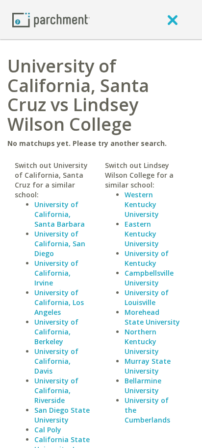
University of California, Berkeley (56, 331)
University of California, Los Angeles (59, 302)
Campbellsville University (149, 277)
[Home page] (51, 19)
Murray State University (148, 366)
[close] (172, 19)
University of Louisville (147, 297)
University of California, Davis (56, 361)
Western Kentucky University (142, 204)
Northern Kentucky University (142, 341)
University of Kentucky (147, 258)
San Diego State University (62, 414)
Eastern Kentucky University (142, 233)
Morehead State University (152, 317)
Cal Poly (47, 429)
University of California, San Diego (59, 243)
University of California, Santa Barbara (59, 214)
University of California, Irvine (56, 273)
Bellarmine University (143, 385)
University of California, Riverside (56, 390)
